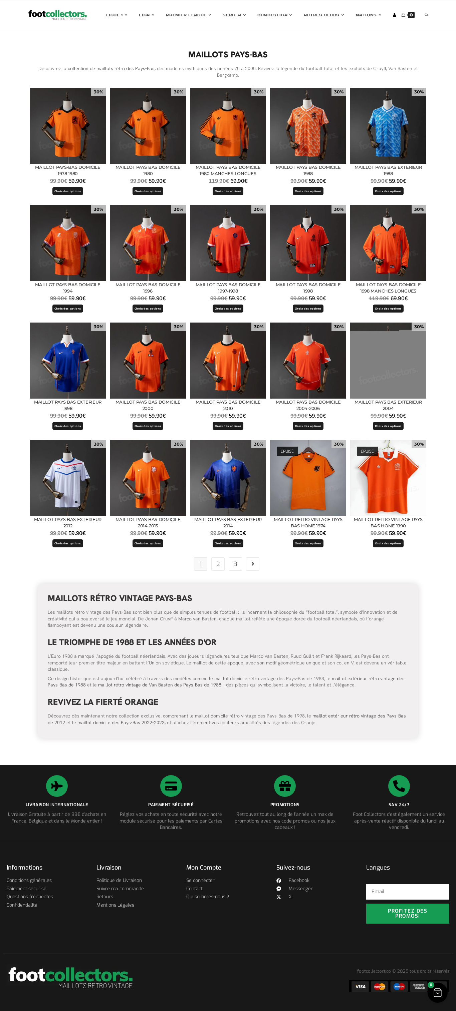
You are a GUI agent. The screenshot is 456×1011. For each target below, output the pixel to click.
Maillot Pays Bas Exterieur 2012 (67, 523)
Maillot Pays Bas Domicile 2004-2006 (308, 405)
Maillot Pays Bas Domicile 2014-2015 (148, 523)
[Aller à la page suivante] (252, 564)
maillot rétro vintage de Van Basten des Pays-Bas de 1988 (159, 685)
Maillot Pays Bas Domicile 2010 (228, 405)
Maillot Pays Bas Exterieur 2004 (388, 405)
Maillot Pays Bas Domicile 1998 (308, 288)
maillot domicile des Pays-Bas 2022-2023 (121, 722)
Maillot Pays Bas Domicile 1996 (148, 288)
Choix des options (67, 191)
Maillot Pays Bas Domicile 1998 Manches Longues (388, 288)
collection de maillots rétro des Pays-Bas (111, 68)
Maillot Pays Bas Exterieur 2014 (228, 523)
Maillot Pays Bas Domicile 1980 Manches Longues (228, 170)
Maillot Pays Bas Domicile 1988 (308, 170)
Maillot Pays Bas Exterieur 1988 (388, 170)
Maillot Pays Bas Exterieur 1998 (67, 405)
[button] (438, 993)
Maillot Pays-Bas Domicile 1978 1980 (67, 170)
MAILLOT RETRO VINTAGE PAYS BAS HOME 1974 (308, 523)
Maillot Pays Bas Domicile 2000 (148, 405)
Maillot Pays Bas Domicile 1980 (148, 170)
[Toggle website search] (426, 15)
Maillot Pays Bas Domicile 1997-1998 (228, 288)
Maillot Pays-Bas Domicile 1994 (67, 288)
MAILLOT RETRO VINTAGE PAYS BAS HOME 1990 (388, 523)
